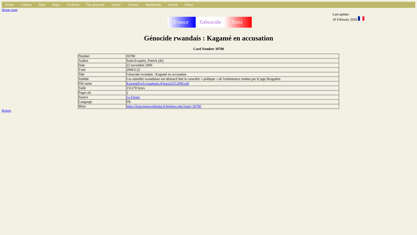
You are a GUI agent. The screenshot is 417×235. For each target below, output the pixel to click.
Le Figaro (133, 97)
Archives (73, 5)
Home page (10, 10)
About (188, 5)
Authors (26, 5)
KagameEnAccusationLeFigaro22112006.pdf (157, 83)
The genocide (95, 5)
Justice (116, 5)
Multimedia (153, 5)
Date (42, 5)
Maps (56, 5)
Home (9, 5)
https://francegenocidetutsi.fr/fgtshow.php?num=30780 (163, 106)
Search (172, 5)
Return (6, 110)
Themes (133, 5)
